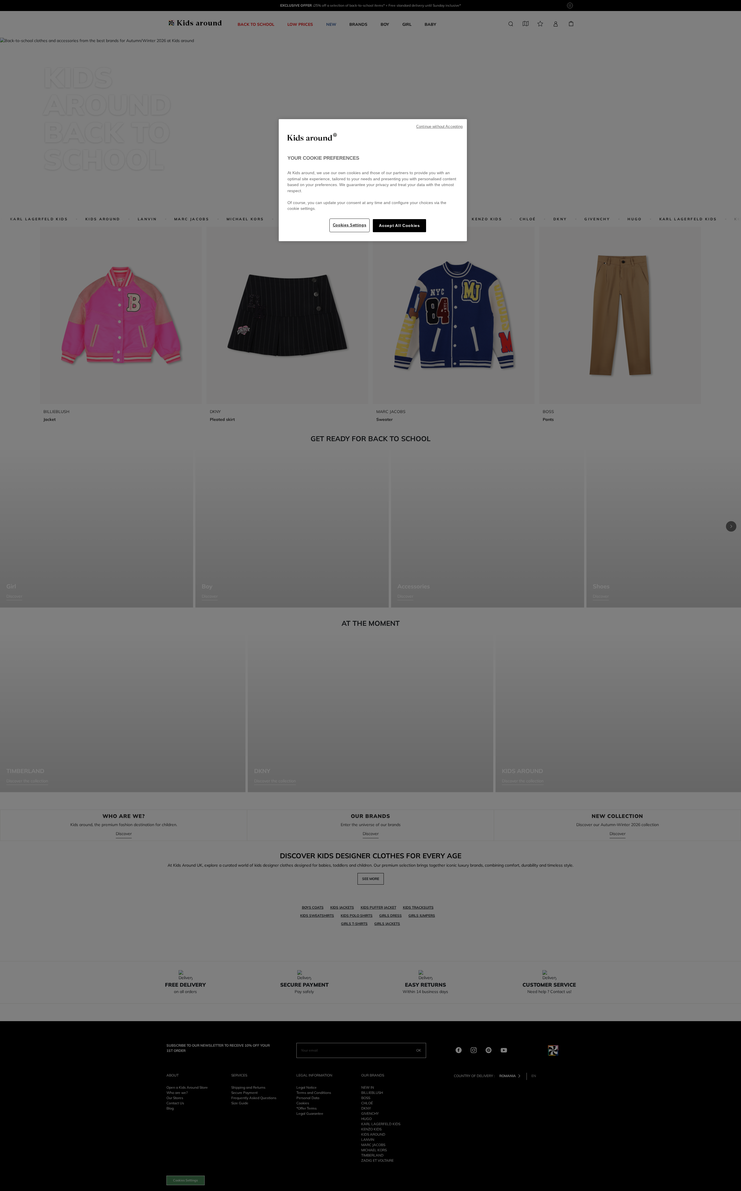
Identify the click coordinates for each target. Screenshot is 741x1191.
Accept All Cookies (399, 225)
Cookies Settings (349, 225)
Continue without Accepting (439, 127)
